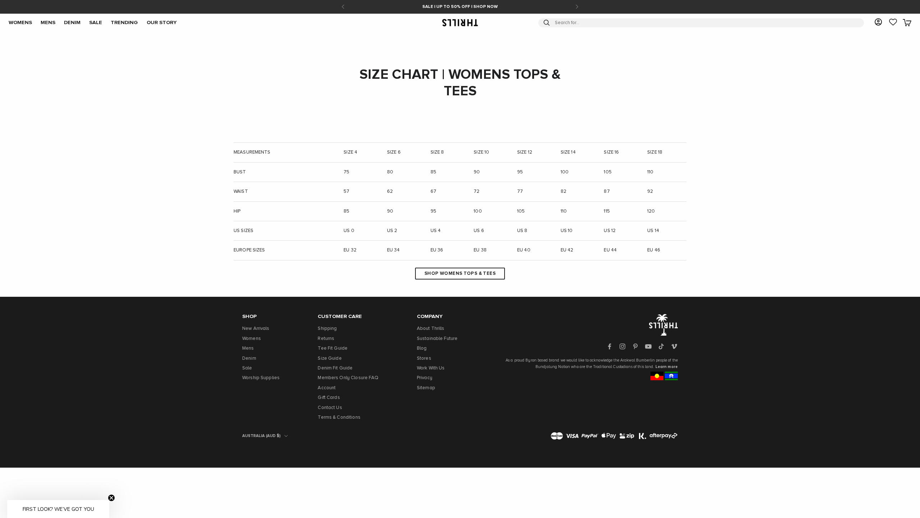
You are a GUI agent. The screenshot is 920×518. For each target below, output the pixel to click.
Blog (422, 348)
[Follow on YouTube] (648, 346)
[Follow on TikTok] (661, 346)
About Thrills (431, 328)
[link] (893, 23)
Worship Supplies (261, 378)
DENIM (72, 22)
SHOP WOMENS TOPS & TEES (460, 273)
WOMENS (20, 22)
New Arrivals (256, 328)
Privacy (424, 378)
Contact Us (330, 407)
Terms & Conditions (339, 417)
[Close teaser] (111, 497)
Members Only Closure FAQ (348, 378)
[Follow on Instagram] (622, 346)
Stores (424, 358)
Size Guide (329, 358)
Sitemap (426, 388)
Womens (251, 338)
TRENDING (124, 22)
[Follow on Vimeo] (674, 346)
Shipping (327, 328)
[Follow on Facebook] (609, 346)
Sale (247, 368)
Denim (249, 358)
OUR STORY (162, 22)
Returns (326, 338)
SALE (95, 22)
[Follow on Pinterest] (635, 346)
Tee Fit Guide (333, 348)
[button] (58, 509)
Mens (248, 348)
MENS (48, 22)
